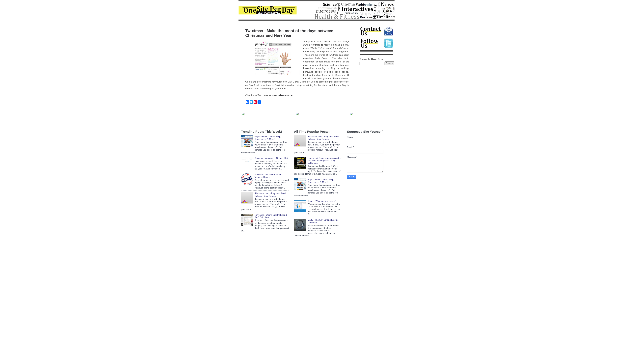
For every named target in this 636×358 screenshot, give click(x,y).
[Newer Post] (243, 114)
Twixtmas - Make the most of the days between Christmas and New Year (289, 33)
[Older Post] (351, 114)
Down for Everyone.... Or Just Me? (271, 158)
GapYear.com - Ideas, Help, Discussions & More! (268, 137)
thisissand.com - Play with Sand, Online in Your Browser (270, 194)
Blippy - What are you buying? (322, 201)
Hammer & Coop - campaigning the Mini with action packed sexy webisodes (324, 161)
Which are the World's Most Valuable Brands (268, 175)
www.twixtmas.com (282, 95)
